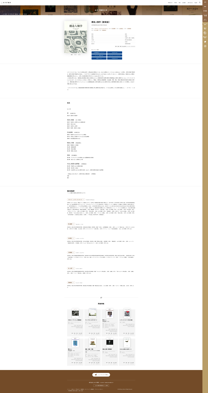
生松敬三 (121, 28)
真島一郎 (71, 356)
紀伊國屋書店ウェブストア (99, 52)
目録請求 (82, 389)
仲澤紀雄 (71, 323)
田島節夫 (104, 30)
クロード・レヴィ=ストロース (101, 28)
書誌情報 (16, 14)
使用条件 (92, 389)
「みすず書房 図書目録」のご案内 (101, 385)
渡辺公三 (123, 352)
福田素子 (71, 355)
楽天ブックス (99, 58)
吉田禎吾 (106, 324)
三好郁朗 (94, 355)
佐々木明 (96, 30)
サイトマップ (87, 389)
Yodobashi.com (115, 58)
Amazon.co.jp (114, 52)
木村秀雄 (112, 324)
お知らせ (73, 389)
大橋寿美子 (96, 356)
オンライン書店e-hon (99, 55)
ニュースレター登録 (103, 374)
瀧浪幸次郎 (107, 327)
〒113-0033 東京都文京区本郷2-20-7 (106, 382)
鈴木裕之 (77, 355)
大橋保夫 (89, 355)
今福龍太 (89, 323)
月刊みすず (78, 389)
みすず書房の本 (101, 10)
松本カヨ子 (89, 356)
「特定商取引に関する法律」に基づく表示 (75, 390)
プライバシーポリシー (99, 389)
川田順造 (129, 28)
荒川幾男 (113, 28)
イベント (68, 389)
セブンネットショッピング (114, 55)
